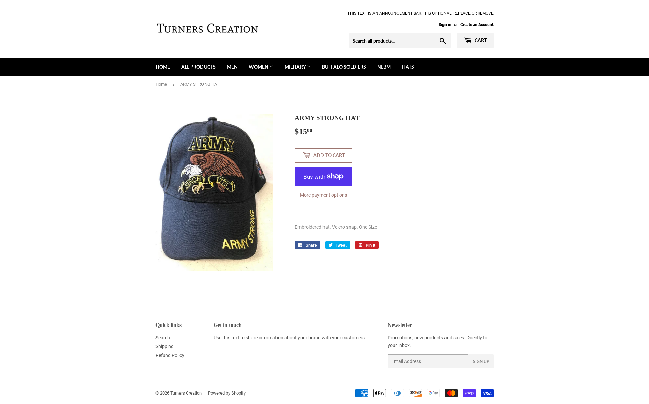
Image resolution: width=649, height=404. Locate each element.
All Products (198, 67)
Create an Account (477, 24)
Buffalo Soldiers (344, 67)
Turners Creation (186, 393)
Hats (408, 67)
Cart (480, 40)
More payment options (323, 195)
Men (232, 67)
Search (162, 337)
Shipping (164, 346)
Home (162, 67)
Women (259, 67)
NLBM (384, 67)
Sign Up (481, 361)
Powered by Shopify (227, 393)
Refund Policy (169, 355)
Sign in (445, 24)
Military (296, 67)
